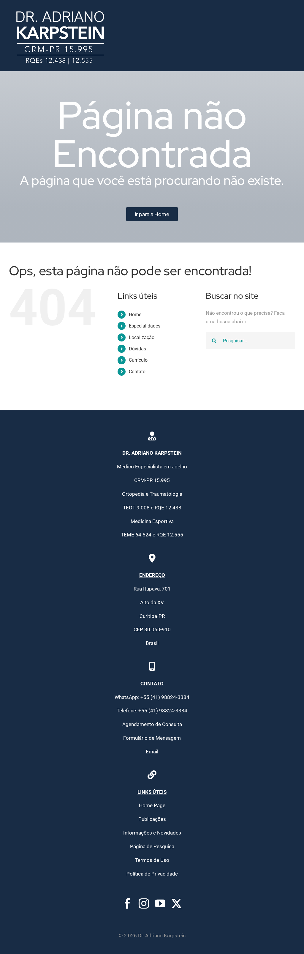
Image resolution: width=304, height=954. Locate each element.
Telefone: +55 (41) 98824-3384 (152, 711)
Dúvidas (137, 349)
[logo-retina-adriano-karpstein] (60, 8)
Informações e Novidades (152, 833)
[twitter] (176, 903)
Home (135, 314)
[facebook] (127, 903)
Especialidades (144, 326)
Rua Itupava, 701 (152, 589)
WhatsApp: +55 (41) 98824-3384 (152, 697)
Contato (137, 371)
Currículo (138, 360)
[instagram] (144, 903)
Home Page (152, 805)
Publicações (152, 819)
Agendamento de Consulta (152, 724)
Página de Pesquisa (152, 846)
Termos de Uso (152, 860)
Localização (141, 337)
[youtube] (160, 903)
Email (152, 752)
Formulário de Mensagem (152, 738)
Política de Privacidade (152, 874)
